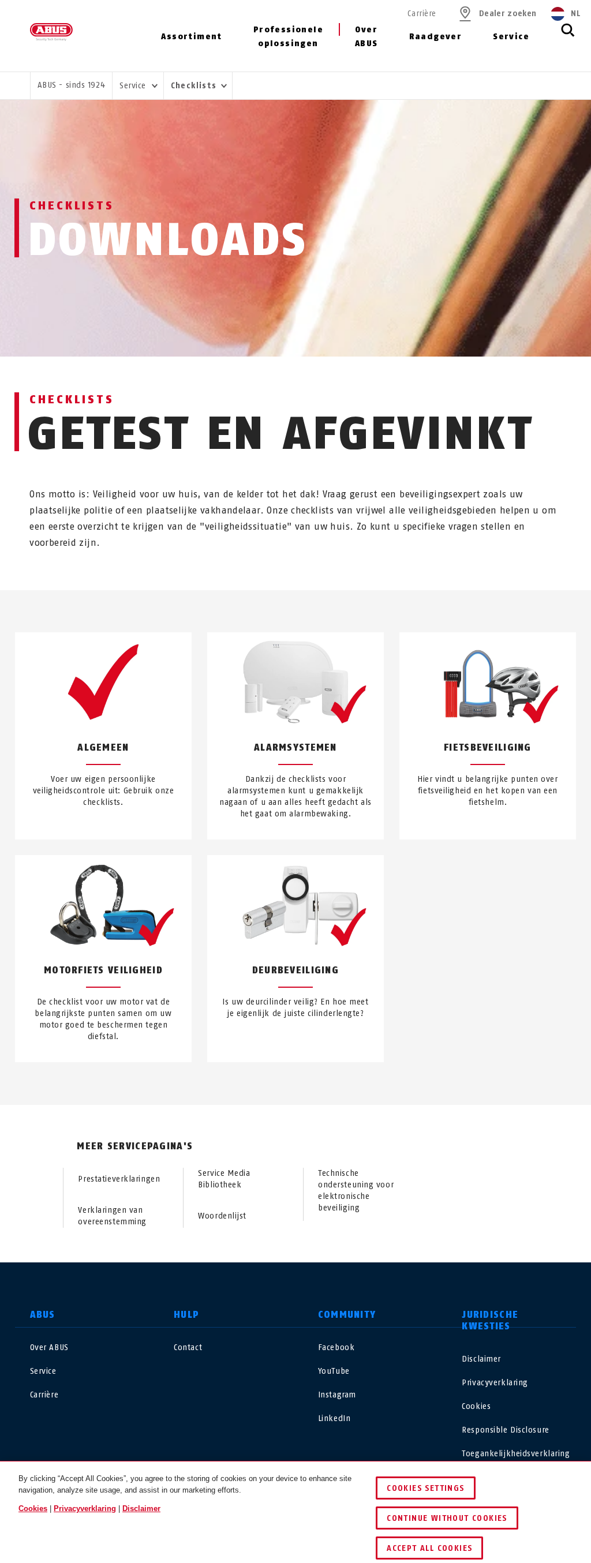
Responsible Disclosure (505, 1430)
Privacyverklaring (495, 1383)
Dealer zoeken (507, 13)
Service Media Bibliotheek (224, 1179)
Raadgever (435, 37)
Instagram (337, 1395)
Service (511, 37)
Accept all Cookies (429, 1548)
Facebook (336, 1347)
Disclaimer (481, 1359)
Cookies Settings (425, 1488)
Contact (188, 1347)
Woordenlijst (222, 1216)
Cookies (476, 1406)
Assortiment (191, 37)
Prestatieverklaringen (119, 1179)
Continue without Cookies (447, 1518)
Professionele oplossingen (288, 36)
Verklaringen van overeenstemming (112, 1216)
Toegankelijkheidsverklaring (516, 1454)
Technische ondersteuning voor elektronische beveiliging (356, 1190)
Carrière (421, 13)
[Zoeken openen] (568, 36)
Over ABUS (366, 36)
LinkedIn (334, 1418)
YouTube (334, 1371)
